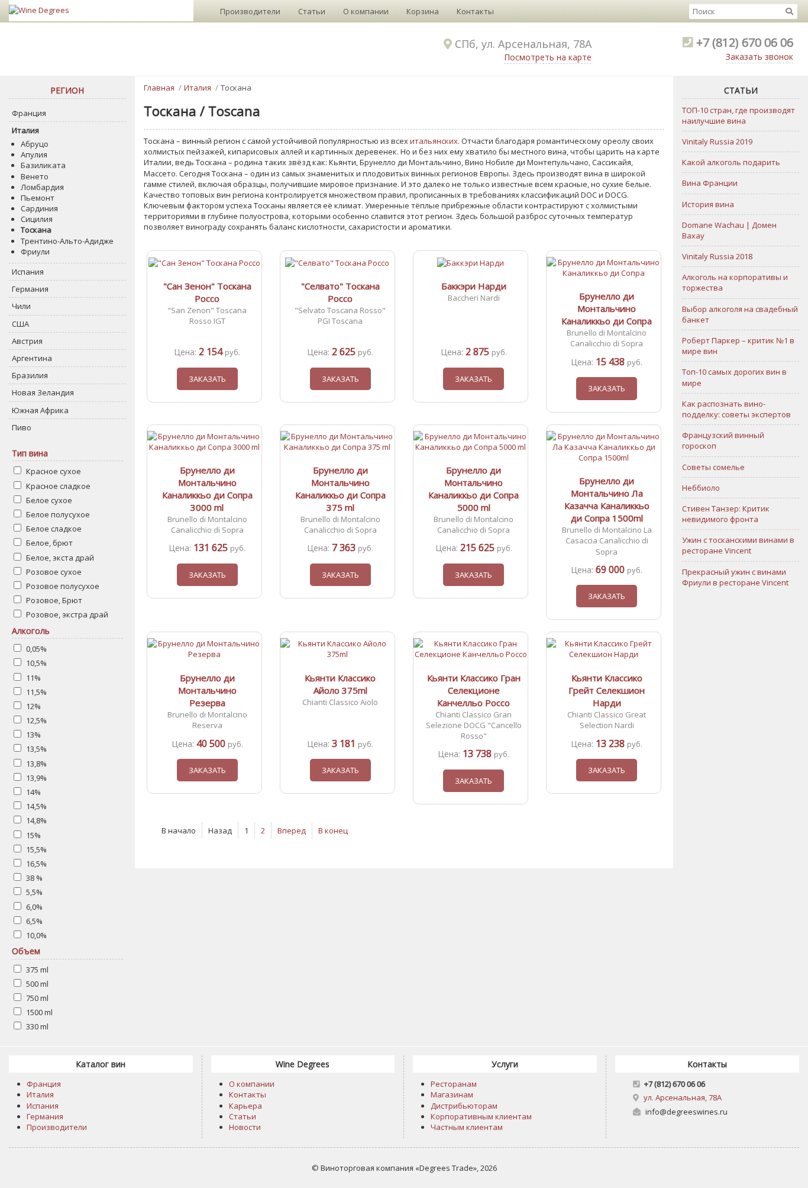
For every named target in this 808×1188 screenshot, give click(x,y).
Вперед (291, 830)
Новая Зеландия (43, 392)
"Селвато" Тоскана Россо (340, 292)
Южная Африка (40, 410)
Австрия (27, 341)
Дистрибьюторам (464, 1105)
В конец (333, 830)
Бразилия (30, 375)
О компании (366, 11)
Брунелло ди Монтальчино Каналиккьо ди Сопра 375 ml (340, 488)
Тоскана (36, 229)
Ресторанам (454, 1083)
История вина (708, 204)
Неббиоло (701, 487)
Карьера (245, 1105)
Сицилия (37, 219)
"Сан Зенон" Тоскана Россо (207, 292)
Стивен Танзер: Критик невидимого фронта (726, 513)
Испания (28, 271)
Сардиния (39, 208)
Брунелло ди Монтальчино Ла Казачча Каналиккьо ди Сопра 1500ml (606, 499)
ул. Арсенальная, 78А (683, 1097)
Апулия (34, 154)
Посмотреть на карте (548, 57)
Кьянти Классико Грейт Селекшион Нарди (606, 690)
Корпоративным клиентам (481, 1116)
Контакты (475, 11)
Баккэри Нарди (473, 286)
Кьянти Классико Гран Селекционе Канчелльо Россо (474, 690)
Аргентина (32, 358)
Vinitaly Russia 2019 (717, 141)
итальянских (434, 141)
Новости (245, 1127)
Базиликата (43, 165)
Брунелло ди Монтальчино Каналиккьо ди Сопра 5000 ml (473, 488)
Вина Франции (710, 183)
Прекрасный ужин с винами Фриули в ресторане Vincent (735, 577)
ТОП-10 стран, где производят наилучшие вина (738, 115)
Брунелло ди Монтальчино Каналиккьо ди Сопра (606, 308)
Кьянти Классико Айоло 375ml (340, 684)
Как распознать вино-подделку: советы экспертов (736, 409)
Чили (21, 306)
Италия (25, 130)
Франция (29, 113)
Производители (250, 11)
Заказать (207, 379)
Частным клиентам (467, 1127)
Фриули (35, 251)
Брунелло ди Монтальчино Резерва (207, 690)
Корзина (422, 11)
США (20, 323)
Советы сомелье (713, 467)
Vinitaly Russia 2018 (717, 256)
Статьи (311, 11)
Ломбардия (42, 187)
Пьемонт (37, 197)
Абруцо (35, 144)
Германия (30, 289)
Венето (35, 176)
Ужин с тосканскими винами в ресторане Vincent (738, 545)
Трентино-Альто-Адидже (67, 241)
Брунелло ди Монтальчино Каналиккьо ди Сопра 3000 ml (207, 488)
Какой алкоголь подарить (731, 162)
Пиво (21, 427)
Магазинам (452, 1094)
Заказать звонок (759, 56)
